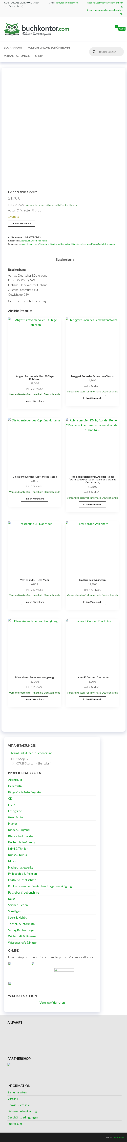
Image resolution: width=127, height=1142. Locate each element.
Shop (39, 55)
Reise (44, 240)
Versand (12, 1098)
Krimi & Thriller (18, 848)
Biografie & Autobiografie (25, 792)
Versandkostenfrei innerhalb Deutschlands (51, 204)
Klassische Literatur (81, 244)
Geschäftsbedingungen (22, 1117)
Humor (12, 823)
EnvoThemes (118, 1137)
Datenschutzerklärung (22, 1111)
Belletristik (36, 240)
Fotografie (15, 811)
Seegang (111, 244)
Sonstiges (14, 911)
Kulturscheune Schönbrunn (48, 47)
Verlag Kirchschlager (21, 930)
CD (10, 798)
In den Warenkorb (21, 223)
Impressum (14, 1123)
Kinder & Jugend (19, 830)
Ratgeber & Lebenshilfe (23, 892)
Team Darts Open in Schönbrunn (31, 753)
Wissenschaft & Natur (22, 942)
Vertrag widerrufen (52, 1002)
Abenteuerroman (30, 244)
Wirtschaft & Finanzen (22, 936)
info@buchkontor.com (67, 2)
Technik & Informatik (21, 924)
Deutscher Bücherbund (61, 244)
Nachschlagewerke (20, 867)
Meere (94, 244)
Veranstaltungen (17, 55)
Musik (12, 861)
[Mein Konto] (110, 28)
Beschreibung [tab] (65, 259)
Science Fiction (18, 905)
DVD (11, 805)
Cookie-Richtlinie (18, 1105)
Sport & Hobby (17, 917)
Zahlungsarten (17, 1092)
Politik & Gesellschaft (22, 880)
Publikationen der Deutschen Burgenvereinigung (40, 886)
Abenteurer (44, 244)
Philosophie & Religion (22, 873)
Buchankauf (13, 47)
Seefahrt (102, 244)
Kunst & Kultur (17, 855)
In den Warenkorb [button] (34, 401)
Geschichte (15, 817)
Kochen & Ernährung (21, 842)
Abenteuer (25, 240)
